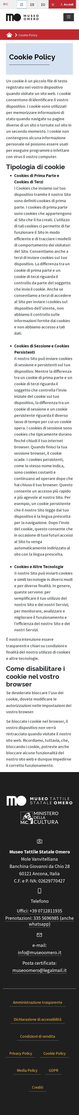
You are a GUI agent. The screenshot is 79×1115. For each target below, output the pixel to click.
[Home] (22, 17)
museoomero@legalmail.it (39, 970)
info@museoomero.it (39, 952)
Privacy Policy (20, 1053)
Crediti (37, 1087)
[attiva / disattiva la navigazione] (68, 17)
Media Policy (27, 1070)
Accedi (68, 4)
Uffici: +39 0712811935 (39, 911)
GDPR (53, 1070)
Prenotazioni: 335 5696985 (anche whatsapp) (39, 921)
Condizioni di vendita (37, 1036)
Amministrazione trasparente (37, 1002)
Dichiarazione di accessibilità (37, 1019)
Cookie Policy (54, 1053)
